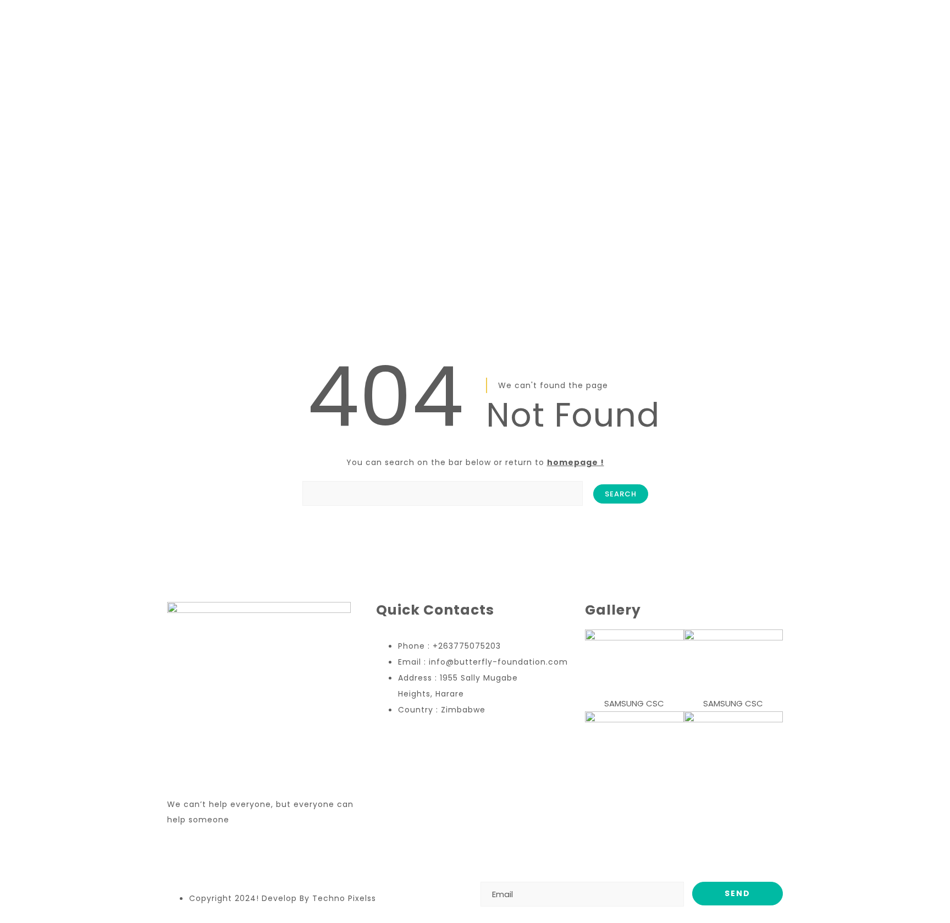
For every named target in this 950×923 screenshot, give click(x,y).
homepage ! (575, 462)
